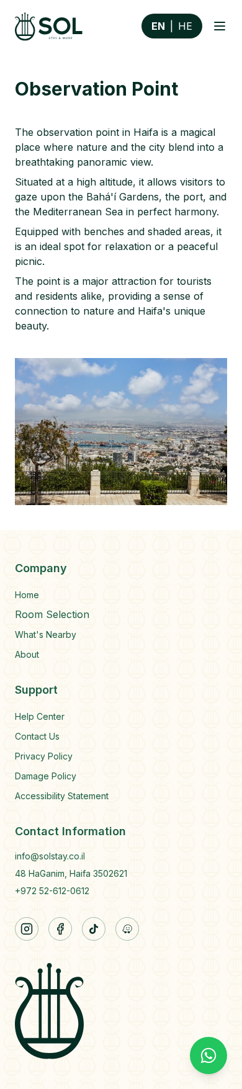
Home (27, 594)
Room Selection (52, 614)
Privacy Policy (44, 756)
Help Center (40, 716)
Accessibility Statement (62, 796)
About (27, 654)
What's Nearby (45, 634)
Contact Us (37, 736)
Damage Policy (45, 776)
